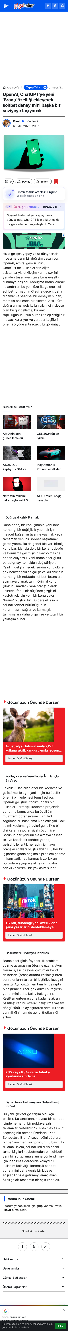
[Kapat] (63, 1309)
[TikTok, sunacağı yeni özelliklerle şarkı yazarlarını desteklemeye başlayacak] (34, 912)
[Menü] (6, 5)
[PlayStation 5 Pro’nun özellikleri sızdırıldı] (51, 460)
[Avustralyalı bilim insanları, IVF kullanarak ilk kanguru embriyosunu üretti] (34, 736)
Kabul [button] (60, 1326)
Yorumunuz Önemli (21, 1199)
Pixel (16, 121)
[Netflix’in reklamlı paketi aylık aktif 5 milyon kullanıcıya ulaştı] (17, 491)
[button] (48, 6)
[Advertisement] (34, 48)
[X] (34, 1246)
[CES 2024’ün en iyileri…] (51, 429)
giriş (39, 1206)
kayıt (7, 1210)
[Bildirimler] (62, 6)
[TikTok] (45, 1246)
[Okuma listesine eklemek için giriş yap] (56, 182)
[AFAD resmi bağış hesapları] (51, 491)
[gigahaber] (24, 5)
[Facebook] (22, 1246)
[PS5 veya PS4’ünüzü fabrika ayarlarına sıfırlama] (34, 1062)
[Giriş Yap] (55, 6)
